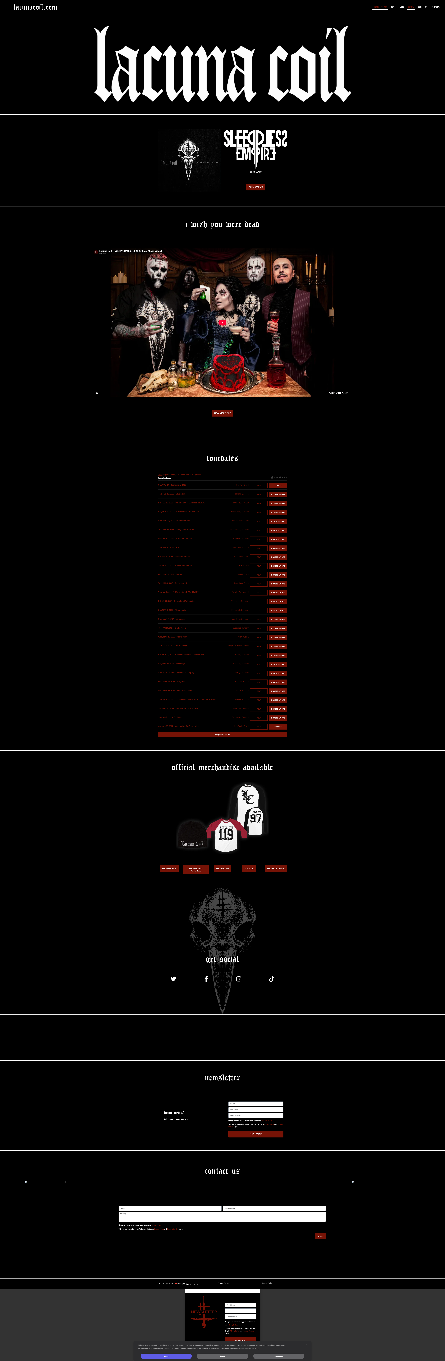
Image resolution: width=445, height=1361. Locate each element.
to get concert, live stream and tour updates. (180, 475)
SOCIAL (411, 7)
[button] (222, 1291)
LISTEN (402, 7)
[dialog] (223, 1351)
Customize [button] (278, 1356)
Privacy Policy (267, 1121)
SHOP (392, 7)
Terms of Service (172, 1229)
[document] (222, 1325)
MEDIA (419, 7)
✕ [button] (306, 1344)
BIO (426, 7)
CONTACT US (435, 7)
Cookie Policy (267, 1283)
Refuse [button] (222, 1356)
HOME (376, 7)
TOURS (384, 7)
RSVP (259, 486)
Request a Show (222, 735)
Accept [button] (166, 1356)
